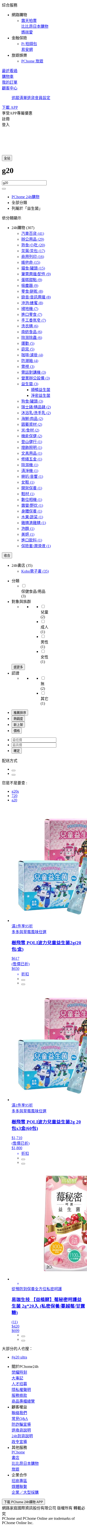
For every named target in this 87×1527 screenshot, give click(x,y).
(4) (32, 355)
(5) (27, 343)
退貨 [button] (31, 98)
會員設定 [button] (42, 98)
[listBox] (43, 760)
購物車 (8, 76)
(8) (32, 291)
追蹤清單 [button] (19, 98)
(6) (29, 326)
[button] (43, 33)
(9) (36, 274)
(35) (35, 571)
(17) (33, 251)
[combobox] (43, 173)
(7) (29, 309)
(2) (36, 407)
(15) (30, 262)
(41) (32, 233)
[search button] (4, 188)
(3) (27, 367)
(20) (33, 245)
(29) (32, 239)
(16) (32, 257)
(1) (31, 442)
